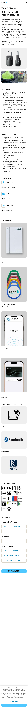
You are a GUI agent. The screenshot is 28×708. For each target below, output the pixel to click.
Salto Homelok (11, 205)
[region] (14, 697)
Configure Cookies (14, 701)
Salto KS (9, 194)
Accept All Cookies (14, 705)
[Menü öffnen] (26, 2)
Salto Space (10, 182)
